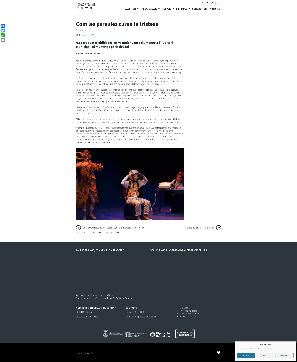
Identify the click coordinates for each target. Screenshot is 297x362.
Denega (265, 355)
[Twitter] (2, 30)
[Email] (2, 40)
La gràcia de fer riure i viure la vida (199, 227)
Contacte (205, 3)
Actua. (86, 353)
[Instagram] (212, 3)
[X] (219, 3)
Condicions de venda (189, 313)
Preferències (284, 355)
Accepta (246, 355)
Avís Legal (184, 307)
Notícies (80, 30)
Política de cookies (188, 316)
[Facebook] (215, 3)
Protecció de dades (188, 310)
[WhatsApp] (2, 35)
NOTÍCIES (215, 8)
